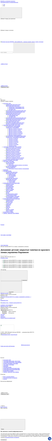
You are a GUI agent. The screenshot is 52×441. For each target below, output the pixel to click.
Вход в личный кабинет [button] (8, 376)
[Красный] (16, 296)
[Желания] (26, 24)
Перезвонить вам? (5, 87)
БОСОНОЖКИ (12, 175)
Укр (4, 4)
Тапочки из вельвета (13, 140)
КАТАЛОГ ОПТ (7, 103)
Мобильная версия (25, 345)
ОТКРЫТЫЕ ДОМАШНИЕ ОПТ (16, 108)
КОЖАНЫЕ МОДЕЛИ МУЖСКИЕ (11, 198)
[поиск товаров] (24, 47)
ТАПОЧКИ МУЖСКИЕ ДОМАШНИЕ (12, 146)
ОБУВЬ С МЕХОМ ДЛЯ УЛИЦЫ (11, 213)
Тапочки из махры (13, 143)
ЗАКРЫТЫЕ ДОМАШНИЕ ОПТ (16, 107)
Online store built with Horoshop (8, 346)
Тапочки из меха (12, 145)
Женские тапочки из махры (15, 134)
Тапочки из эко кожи (13, 144)
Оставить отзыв (4, 258)
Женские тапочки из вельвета (15, 132)
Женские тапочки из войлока (15, 128)
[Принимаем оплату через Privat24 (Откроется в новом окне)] (9, 334)
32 (1, 299)
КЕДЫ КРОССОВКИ (8, 212)
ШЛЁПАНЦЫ (12, 174)
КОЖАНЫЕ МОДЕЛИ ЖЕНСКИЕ (11, 183)
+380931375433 (4, 64)
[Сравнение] (11, 13)
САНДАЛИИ (12, 181)
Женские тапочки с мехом (15, 130)
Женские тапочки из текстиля (15, 133)
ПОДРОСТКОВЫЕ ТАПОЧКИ (10, 160)
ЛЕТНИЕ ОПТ (12, 109)
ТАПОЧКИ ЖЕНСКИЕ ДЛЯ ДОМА (11, 125)
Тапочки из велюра (13, 139)
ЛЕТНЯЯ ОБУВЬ (7, 171)
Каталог (16, 2)
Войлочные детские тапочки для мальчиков (19, 168)
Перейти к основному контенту (8, 1)
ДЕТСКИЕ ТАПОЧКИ (8, 161)
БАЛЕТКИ (11, 177)
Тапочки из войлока (13, 138)
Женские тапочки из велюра (15, 131)
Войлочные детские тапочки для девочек (18, 165)
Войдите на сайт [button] (4, 293)
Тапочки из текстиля (13, 142)
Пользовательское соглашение (7, 2)
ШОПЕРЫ (5, 169)
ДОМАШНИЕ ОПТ (13, 115)
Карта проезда (4, 407)
